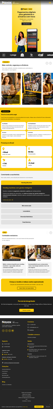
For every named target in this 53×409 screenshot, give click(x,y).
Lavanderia (4, 373)
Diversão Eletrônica (6, 369)
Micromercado (5, 375)
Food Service (5, 371)
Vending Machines (6, 377)
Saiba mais (25, 406)
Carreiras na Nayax (32, 337)
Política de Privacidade (26, 392)
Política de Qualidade (26, 395)
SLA (26, 399)
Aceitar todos (39, 406)
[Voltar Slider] (47, 63)
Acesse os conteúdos (7, 384)
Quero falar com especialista (26, 288)
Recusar (48, 406)
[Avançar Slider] (50, 63)
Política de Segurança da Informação (26, 397)
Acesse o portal (26, 310)
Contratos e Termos (26, 400)
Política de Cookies (26, 394)
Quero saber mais (26, 23)
